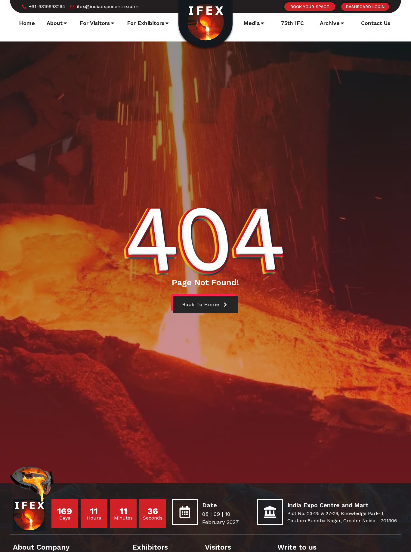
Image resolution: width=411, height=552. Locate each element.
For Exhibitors (145, 23)
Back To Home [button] (200, 304)
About (55, 23)
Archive (330, 23)
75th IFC (292, 23)
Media (251, 23)
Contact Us (375, 23)
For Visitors (95, 23)
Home (27, 23)
